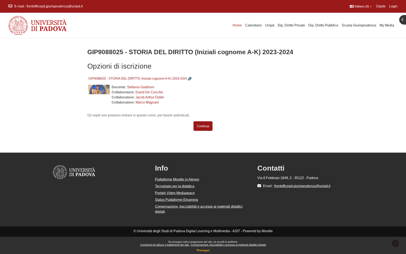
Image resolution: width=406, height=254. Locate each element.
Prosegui (203, 250)
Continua (203, 126)
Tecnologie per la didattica (174, 186)
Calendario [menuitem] (253, 25)
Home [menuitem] (237, 25)
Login (393, 6)
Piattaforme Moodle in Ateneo (177, 179)
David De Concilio (149, 92)
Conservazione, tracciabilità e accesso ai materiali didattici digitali (228, 244)
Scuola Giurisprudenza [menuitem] (359, 25)
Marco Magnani (147, 102)
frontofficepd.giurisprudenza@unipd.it (55, 6)
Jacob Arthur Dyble (150, 97)
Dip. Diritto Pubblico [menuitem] (323, 25)
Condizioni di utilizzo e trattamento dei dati (164, 244)
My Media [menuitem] (387, 25)
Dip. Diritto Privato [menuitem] (291, 25)
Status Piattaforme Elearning (176, 200)
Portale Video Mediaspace (175, 193)
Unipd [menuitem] (269, 25)
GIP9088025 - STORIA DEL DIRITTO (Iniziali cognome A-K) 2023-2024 (137, 78)
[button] (360, 6)
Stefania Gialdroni (140, 87)
